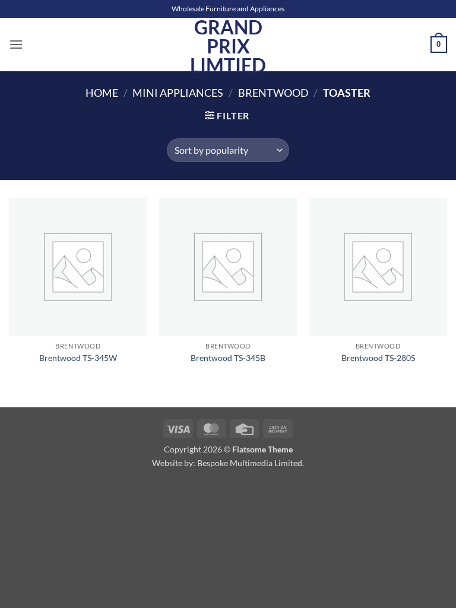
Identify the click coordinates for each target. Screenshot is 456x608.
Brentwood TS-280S (378, 358)
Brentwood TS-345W (78, 358)
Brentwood (273, 92)
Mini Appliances (177, 92)
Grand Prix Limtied (228, 46)
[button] (16, 44)
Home (102, 92)
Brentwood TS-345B (228, 358)
